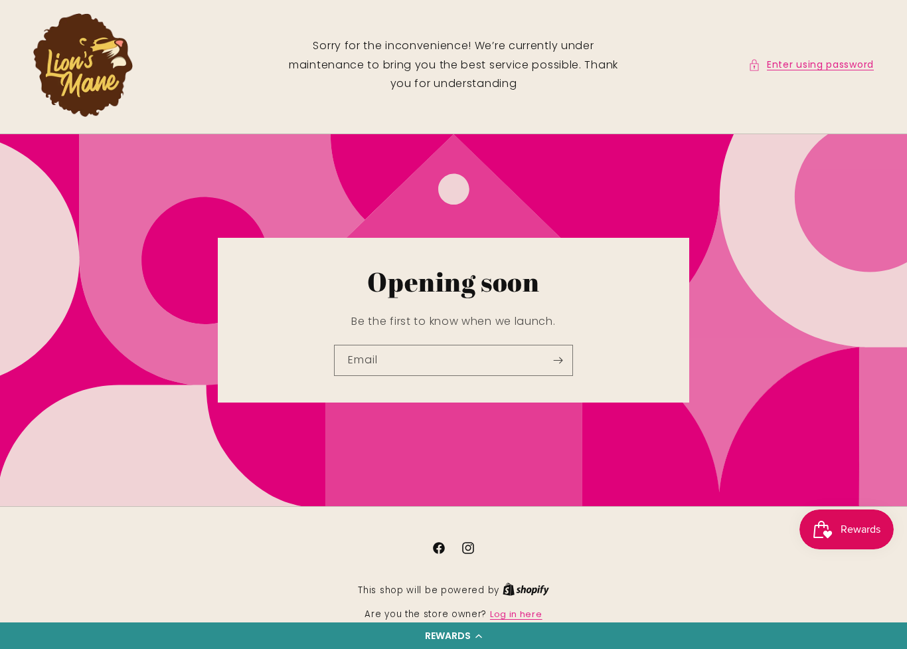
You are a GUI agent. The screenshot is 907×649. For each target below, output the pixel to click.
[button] (453, 635)
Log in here (516, 614)
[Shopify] (526, 590)
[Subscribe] (557, 360)
